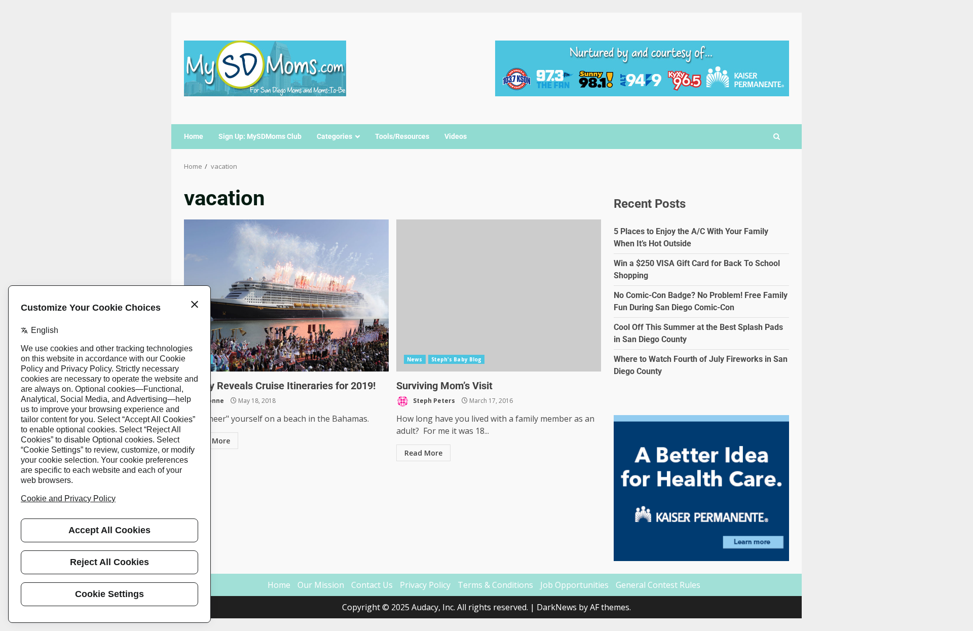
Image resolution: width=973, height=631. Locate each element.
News (414, 359)
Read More (211, 441)
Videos (455, 136)
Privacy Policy (425, 584)
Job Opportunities (574, 584)
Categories (334, 136)
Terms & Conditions (495, 584)
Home (193, 136)
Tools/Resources (402, 136)
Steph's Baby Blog (456, 359)
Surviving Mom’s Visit (498, 295)
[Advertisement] (642, 67)
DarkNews (557, 607)
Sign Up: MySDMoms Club (260, 136)
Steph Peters (433, 400)
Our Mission (320, 584)
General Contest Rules (658, 584)
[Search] (776, 136)
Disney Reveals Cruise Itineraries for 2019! (286, 295)
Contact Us (372, 584)
